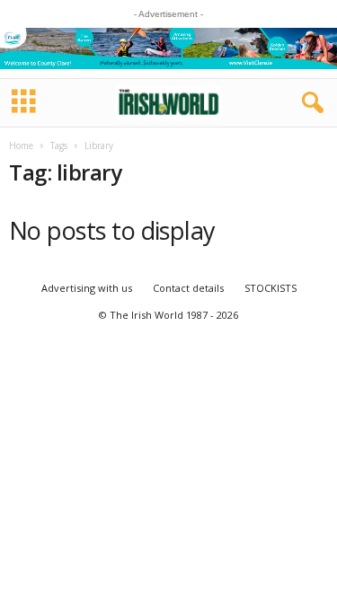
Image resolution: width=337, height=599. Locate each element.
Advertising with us (86, 288)
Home (21, 145)
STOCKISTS (270, 288)
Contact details (188, 288)
